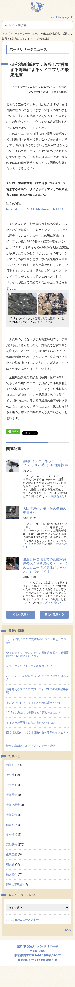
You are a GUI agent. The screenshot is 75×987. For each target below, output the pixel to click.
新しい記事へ (53, 614)
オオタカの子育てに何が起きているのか (30, 722)
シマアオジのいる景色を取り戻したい (29, 665)
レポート (11, 784)
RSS (68, 930)
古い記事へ (22, 614)
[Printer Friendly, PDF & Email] (13, 431)
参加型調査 (13, 804)
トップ (6, 33)
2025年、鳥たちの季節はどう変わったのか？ (33, 712)
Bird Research (37, 7)
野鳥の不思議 (14, 884)
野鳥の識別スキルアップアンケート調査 (30, 745)
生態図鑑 (11, 854)
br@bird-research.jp (43, 959)
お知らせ (11, 764)
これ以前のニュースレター (22, 919)
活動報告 (11, 844)
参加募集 (11, 794)
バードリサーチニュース (26, 33)
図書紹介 (11, 824)
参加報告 (11, 814)
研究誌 (10, 864)
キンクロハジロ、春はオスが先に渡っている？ (34, 702)
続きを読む (58, 496)
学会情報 (11, 834)
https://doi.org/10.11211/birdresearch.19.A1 (34, 209)
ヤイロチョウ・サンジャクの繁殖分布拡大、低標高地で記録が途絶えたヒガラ (37, 654)
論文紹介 (11, 874)
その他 (10, 774)
